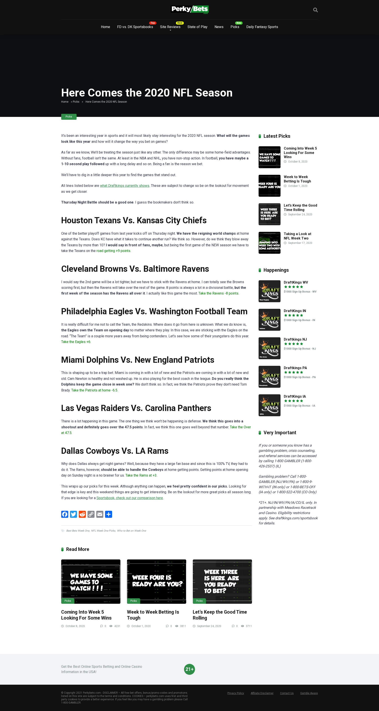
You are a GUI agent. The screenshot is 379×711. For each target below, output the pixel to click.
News (219, 27)
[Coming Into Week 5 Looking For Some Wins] (90, 581)
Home (105, 27)
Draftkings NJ (295, 339)
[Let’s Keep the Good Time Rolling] (222, 581)
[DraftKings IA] (270, 415)
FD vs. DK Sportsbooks (135, 27)
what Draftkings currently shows (124, 186)
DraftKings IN (295, 311)
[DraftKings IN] (270, 329)
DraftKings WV (296, 282)
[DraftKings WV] (270, 301)
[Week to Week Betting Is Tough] (156, 581)
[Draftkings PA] (270, 386)
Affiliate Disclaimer (262, 693)
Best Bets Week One (77, 530)
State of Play (197, 27)
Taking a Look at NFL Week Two (297, 236)
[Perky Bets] (190, 9)
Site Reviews (170, 27)
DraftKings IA (295, 396)
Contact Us (287, 693)
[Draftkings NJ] (270, 358)
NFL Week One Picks (103, 530)
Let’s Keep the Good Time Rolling (300, 207)
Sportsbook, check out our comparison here (130, 498)
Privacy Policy (235, 693)
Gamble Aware (309, 693)
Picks (235, 27)
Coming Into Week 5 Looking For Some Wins (86, 615)
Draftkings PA (295, 368)
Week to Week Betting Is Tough (297, 179)
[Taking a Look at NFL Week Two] (270, 252)
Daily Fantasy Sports (262, 27)
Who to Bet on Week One (131, 530)
